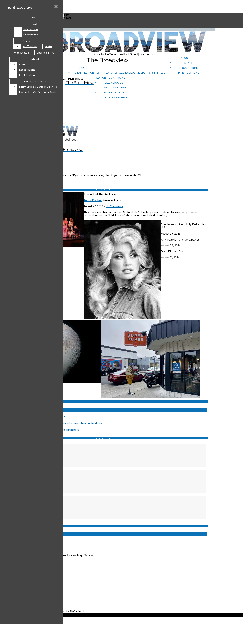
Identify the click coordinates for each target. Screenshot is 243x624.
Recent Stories (104, 190)
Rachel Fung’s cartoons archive (39, 92)
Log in (81, 611)
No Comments (114, 206)
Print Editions (188, 72)
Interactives (30, 29)
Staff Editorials (87, 72)
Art (35, 24)
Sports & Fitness (153, 72)
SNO (72, 611)
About (185, 57)
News (35, 17)
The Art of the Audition (100, 194)
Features (111, 72)
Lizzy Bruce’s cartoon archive (38, 86)
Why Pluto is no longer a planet (180, 239)
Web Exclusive (129, 72)
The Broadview (18, 7)
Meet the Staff (104, 438)
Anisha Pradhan (93, 200)
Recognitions (189, 67)
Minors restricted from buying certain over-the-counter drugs (65, 423)
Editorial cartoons (110, 77)
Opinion (84, 67)
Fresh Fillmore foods (173, 251)
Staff (188, 62)
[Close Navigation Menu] (56, 6)
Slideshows (30, 34)
